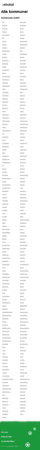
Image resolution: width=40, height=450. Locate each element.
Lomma (22, 207)
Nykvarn (23, 255)
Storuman (23, 331)
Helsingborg (6, 130)
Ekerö (4, 73)
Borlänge (23, 60)
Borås (22, 57)
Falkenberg (6, 86)
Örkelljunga (5, 264)
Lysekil (4, 217)
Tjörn (21, 357)
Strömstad (23, 334)
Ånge (22, 32)
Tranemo (5, 366)
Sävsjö (4, 299)
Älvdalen (23, 25)
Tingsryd (5, 357)
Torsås (22, 360)
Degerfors (5, 70)
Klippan (22, 169)
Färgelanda (24, 89)
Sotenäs (23, 325)
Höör (3, 140)
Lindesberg (24, 201)
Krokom (22, 178)
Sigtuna (22, 299)
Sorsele (5, 325)
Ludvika (4, 210)
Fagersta (23, 83)
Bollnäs (4, 57)
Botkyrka (5, 64)
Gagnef (22, 95)
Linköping (5, 204)
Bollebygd (23, 54)
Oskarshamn (24, 271)
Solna (4, 322)
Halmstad (23, 115)
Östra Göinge (24, 277)
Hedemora (23, 127)
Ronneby (23, 290)
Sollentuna (23, 318)
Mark (3, 223)
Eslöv (22, 79)
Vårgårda (5, 398)
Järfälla (4, 150)
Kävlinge (23, 162)
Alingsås (23, 22)
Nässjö (22, 239)
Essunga (5, 83)
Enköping (23, 76)
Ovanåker (5, 280)
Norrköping (6, 248)
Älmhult (4, 25)
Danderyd (23, 67)
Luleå (21, 210)
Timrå (22, 354)
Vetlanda (5, 411)
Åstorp (4, 44)
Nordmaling (24, 245)
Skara (4, 306)
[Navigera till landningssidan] (7, 4)
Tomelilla (5, 360)
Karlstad (22, 159)
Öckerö (22, 258)
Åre (3, 38)
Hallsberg (5, 115)
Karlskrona (5, 159)
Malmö (4, 220)
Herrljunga (23, 130)
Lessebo (23, 194)
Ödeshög (5, 261)
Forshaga (5, 95)
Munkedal (23, 236)
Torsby (4, 363)
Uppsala (5, 382)
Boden (4, 54)
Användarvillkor (7, 441)
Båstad (22, 48)
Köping (22, 172)
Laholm (22, 185)
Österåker (5, 274)
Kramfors (5, 175)
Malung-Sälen (24, 220)
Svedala (5, 344)
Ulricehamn (6, 376)
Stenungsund (24, 328)
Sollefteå (5, 318)
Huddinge (5, 143)
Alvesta (4, 29)
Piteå (21, 287)
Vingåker (5, 414)
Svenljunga (24, 344)
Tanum (22, 347)
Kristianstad (24, 175)
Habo (4, 111)
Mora (21, 229)
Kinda (22, 166)
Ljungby (22, 204)
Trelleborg (23, 366)
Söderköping (6, 315)
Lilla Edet (5, 201)
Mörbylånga (6, 232)
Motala (22, 232)
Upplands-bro (24, 379)
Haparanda (6, 121)
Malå (21, 217)
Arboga (22, 35)
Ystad (4, 417)
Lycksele (23, 213)
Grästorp (5, 108)
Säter (22, 296)
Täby (3, 347)
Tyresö (4, 373)
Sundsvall (23, 338)
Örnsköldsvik (24, 264)
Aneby (4, 32)
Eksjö (22, 73)
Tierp (4, 354)
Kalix (3, 153)
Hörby (22, 140)
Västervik (5, 404)
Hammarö (5, 118)
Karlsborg (5, 156)
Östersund (23, 274)
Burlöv (4, 67)
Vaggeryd (23, 385)
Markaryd (23, 223)
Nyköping (5, 255)
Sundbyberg (6, 338)
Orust (22, 267)
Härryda (5, 124)
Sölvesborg (24, 322)
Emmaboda (6, 76)
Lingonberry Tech (12, 446)
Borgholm (5, 60)
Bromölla (23, 64)
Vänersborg (6, 392)
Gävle (22, 99)
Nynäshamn (6, 258)
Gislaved (5, 102)
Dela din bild (6, 437)
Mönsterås (6, 229)
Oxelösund (5, 283)
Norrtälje (23, 248)
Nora (3, 242)
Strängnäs (5, 334)
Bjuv (21, 51)
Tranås (22, 363)
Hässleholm (24, 124)
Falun (4, 89)
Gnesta (22, 102)
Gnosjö (4, 105)
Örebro (22, 261)
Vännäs (22, 392)
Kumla (4, 181)
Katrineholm (6, 162)
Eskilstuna (5, 79)
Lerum (4, 194)
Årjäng (22, 38)
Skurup (22, 309)
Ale (3, 22)
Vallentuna (23, 389)
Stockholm (5, 331)
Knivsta (4, 172)
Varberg (22, 395)
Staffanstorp (6, 328)
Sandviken (5, 296)
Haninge (22, 118)
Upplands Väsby (7, 379)
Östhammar (6, 277)
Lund (3, 213)
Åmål (21, 29)
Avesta (4, 48)
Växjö (4, 408)
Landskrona (6, 188)
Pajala (22, 283)
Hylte (21, 146)
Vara (3, 395)
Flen (21, 92)
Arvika (4, 41)
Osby (4, 271)
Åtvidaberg (23, 44)
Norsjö (4, 252)
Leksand (23, 191)
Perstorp (5, 287)
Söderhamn (24, 312)
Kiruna (4, 169)
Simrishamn (6, 303)
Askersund (23, 41)
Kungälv (22, 181)
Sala (3, 293)
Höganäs (5, 137)
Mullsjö (4, 236)
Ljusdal (4, 207)
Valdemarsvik (6, 389)
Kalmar (22, 153)
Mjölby (4, 226)
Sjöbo (22, 303)
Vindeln (22, 411)
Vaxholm (23, 404)
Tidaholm (23, 350)
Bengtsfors (6, 51)
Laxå (21, 188)
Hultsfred (5, 146)
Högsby (22, 137)
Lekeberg (5, 191)
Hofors (22, 134)
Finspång (5, 92)
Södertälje (23, 315)
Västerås (23, 401)
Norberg (23, 242)
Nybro (22, 252)
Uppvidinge (24, 382)
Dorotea (22, 70)
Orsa (3, 267)
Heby (4, 127)
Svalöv (22, 341)
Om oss (4, 432)
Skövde (5, 309)
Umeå (22, 376)
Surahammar (6, 341)
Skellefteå (23, 306)
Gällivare (5, 99)
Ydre (21, 414)
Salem (22, 293)
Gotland (22, 105)
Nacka (4, 239)
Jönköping (23, 150)
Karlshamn (23, 156)
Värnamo (5, 401)
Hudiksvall (23, 143)
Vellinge (22, 408)
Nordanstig (6, 245)
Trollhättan (5, 369)
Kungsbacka (6, 185)
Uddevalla (23, 373)
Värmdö (22, 398)
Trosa (22, 369)
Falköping (23, 86)
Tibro (4, 350)
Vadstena (5, 385)
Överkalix (23, 280)
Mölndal (22, 226)
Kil (3, 166)
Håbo (22, 111)
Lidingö (4, 197)
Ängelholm (5, 35)
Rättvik (4, 290)
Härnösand (23, 121)
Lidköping (23, 197)
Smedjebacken (7, 312)
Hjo (3, 134)
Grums (22, 108)
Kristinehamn (6, 178)
